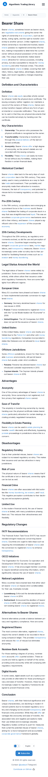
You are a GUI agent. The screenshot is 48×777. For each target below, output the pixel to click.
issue (37, 341)
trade (7, 183)
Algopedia (16, 15)
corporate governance (20, 217)
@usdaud (23, 765)
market (37, 245)
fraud (41, 492)
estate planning (33, 427)
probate (5, 433)
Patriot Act (21, 335)
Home (6, 15)
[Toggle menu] (43, 4)
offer (30, 146)
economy (6, 226)
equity (20, 96)
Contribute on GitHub (22, 769)
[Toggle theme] (16, 746)
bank (4, 657)
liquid (33, 214)
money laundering (20, 257)
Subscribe (25, 753)
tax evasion (29, 492)
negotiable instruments (14, 32)
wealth (12, 430)
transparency (26, 189)
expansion (22, 223)
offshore (11, 354)
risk (17, 641)
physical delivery (23, 140)
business (26, 208)
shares (11, 29)
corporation (27, 36)
